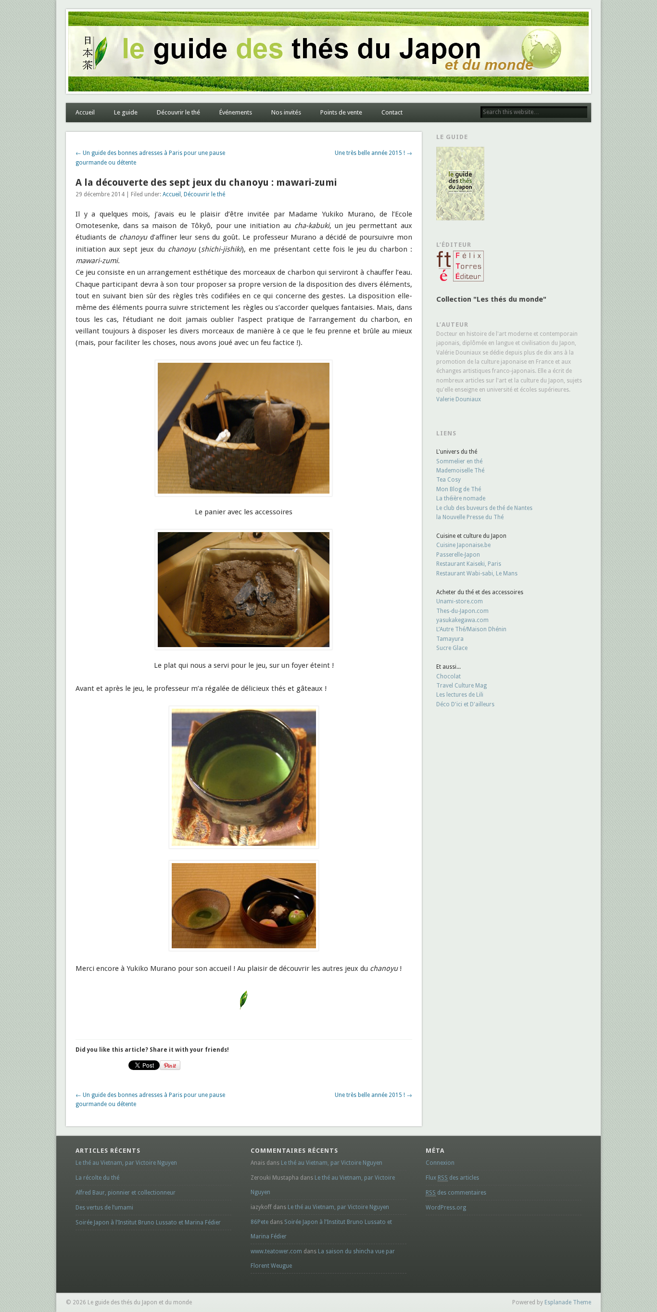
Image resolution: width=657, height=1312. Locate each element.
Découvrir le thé (178, 112)
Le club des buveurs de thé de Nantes (484, 508)
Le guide (126, 112)
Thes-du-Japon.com (462, 611)
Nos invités (286, 112)
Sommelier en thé (459, 461)
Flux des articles (452, 1177)
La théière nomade (460, 498)
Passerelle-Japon (458, 554)
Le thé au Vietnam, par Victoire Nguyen (126, 1162)
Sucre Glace (451, 648)
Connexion (440, 1162)
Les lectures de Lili (459, 694)
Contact (392, 112)
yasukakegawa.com (462, 620)
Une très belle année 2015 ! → (373, 153)
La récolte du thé (97, 1177)
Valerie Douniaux (458, 399)
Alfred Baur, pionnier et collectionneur (126, 1192)
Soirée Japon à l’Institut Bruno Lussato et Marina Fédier (148, 1222)
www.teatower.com (276, 1251)
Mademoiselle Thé (460, 470)
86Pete (259, 1222)
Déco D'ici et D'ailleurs (465, 704)
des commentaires (456, 1192)
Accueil (85, 112)
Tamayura (450, 639)
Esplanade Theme (567, 1302)
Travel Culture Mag (461, 685)
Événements (235, 112)
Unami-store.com (459, 601)
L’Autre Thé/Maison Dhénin (471, 629)
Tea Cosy (448, 479)
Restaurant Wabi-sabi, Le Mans (477, 573)
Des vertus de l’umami (104, 1207)
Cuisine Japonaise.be (463, 545)
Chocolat (448, 676)
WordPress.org (446, 1207)
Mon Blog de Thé (458, 489)
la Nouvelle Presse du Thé (470, 517)
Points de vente (341, 112)
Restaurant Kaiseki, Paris (468, 563)
